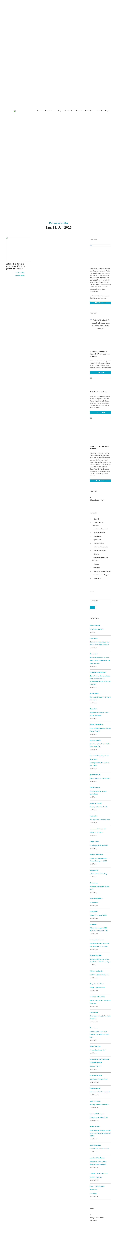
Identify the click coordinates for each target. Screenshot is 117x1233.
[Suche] (92, 607)
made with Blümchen (97, 1114)
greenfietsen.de (95, 775)
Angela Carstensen (96, 854)
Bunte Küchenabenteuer (98, 672)
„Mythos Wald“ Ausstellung (98, 874)
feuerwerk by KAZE (96, 898)
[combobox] (100, 601)
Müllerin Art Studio (96, 971)
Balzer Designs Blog (96, 724)
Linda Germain (95, 787)
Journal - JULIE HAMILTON (98, 1173)
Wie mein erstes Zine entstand (100, 1092)
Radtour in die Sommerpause (99, 975)
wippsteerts (94, 870)
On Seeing (93, 1193)
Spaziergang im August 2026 (99, 845)
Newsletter (89, 111)
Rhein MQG (93, 709)
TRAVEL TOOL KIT (96, 1177)
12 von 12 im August (96, 832)
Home (39, 111)
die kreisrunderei (95, 1145)
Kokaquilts (93, 816)
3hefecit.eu (94, 883)
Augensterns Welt (96, 955)
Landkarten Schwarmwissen (99, 1079)
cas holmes (94, 1012)
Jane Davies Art (95, 1101)
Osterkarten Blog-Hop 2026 (99, 1117)
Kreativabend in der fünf (97, 1050)
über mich (68, 111)
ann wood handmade (97, 940)
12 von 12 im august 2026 (98, 915)
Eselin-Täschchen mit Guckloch (100, 778)
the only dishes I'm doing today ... (100, 820)
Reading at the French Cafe (99, 807)
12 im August (94, 902)
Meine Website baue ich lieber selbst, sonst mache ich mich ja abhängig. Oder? (100, 660)
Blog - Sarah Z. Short (97, 984)
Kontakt (78, 111)
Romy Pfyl (93, 924)
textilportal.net (95, 1127)
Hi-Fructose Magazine (97, 997)
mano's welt (94, 911)
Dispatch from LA (96, 803)
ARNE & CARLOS (95, 740)
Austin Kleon (94, 693)
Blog (59, 111)
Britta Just (94, 654)
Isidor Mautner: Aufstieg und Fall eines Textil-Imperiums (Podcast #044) (100, 1133)
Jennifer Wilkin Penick (97, 1158)
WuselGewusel (95, 625)
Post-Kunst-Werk (96, 1075)
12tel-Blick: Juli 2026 (96, 629)
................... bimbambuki (98, 829)
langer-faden (94, 841)
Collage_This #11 (95, 1066)
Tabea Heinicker (95, 1046)
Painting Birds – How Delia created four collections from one (99, 1034)
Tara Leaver (94, 1028)
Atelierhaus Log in (103, 111)
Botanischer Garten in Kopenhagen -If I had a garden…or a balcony (15, 266)
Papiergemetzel (95, 1088)
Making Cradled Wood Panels (99, 1105)
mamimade (94, 638)
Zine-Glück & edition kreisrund (99, 1149)
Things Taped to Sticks (97, 987)
